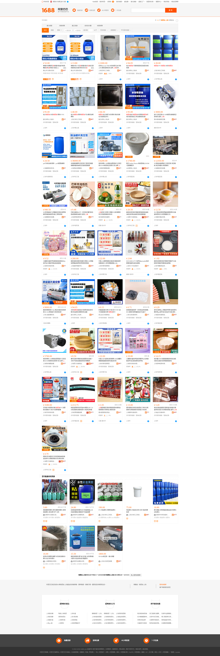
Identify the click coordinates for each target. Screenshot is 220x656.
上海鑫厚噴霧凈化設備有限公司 (77, 266)
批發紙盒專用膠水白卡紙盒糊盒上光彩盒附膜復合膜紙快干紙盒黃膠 (82, 511)
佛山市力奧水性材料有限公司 (49, 70)
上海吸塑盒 (73, 620)
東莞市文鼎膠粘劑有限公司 (79, 515)
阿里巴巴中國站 (65, 652)
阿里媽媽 (112, 652)
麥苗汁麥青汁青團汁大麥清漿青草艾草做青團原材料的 (110, 213)
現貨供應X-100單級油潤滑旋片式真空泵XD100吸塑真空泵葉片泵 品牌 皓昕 (110, 165)
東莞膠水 (57, 517)
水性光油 (78, 73)
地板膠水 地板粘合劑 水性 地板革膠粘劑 (137, 511)
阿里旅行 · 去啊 (103, 652)
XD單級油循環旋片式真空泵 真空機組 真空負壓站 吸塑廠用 (165, 164)
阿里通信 (137, 652)
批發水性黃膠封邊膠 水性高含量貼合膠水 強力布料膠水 (54, 557)
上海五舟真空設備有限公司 (107, 561)
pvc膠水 (109, 517)
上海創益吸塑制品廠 (122, 617)
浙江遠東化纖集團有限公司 (157, 613)
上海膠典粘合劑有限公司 (51, 561)
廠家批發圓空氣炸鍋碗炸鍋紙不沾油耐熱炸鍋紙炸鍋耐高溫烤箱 (165, 262)
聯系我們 (138, 649)
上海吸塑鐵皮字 (75, 623)
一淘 (96, 652)
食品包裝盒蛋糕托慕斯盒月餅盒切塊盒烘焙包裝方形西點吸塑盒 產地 (165, 409)
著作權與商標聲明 (98, 649)
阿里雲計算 (124, 652)
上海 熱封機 (74, 617)
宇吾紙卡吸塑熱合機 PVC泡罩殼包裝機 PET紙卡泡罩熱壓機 (54, 409)
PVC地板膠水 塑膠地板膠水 (107, 510)
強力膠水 (46, 564)
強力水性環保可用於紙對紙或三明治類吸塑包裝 (137, 115)
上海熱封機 (49, 613)
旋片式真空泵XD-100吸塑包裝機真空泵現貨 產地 (165, 115)
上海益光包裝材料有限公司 (160, 412)
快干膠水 (51, 517)
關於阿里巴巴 (130, 649)
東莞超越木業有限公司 (168, 620)
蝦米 (118, 652)
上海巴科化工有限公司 (105, 70)
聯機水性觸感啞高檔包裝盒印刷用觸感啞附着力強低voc (54, 67)
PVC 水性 (163, 66)
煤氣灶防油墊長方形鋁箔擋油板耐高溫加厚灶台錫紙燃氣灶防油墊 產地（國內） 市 (54, 458)
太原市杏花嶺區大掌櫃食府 (157, 617)
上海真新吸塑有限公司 (123, 620)
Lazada (177, 652)
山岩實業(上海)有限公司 (132, 168)
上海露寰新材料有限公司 (49, 168)
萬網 (143, 652)
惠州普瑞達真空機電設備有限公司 (160, 119)
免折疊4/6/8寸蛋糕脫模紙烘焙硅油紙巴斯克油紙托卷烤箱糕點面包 (165, 360)
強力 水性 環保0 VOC (53, 114)
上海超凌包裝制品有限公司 (160, 315)
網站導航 (145, 649)
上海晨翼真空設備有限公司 (49, 217)
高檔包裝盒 (46, 73)
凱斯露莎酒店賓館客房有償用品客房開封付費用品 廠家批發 (110, 409)
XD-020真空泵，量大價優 (106, 556)
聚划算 (91, 652)
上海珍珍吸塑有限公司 (99, 623)
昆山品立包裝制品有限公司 (105, 315)
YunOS (131, 652)
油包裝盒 (60, 73)
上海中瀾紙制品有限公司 (160, 266)
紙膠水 (168, 517)
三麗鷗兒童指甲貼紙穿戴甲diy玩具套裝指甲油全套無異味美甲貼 (137, 360)
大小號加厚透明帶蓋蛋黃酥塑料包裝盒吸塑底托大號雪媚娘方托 (165, 213)
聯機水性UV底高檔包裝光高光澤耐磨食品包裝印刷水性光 (82, 67)
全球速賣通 (74, 652)
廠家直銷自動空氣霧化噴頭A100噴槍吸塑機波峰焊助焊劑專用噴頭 (82, 262)
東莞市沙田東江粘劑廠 (51, 515)
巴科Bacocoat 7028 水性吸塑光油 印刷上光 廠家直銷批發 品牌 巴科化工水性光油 (110, 67)
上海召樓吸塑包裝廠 (110, 623)
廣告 (64, 68)
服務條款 (115, 649)
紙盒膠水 (79, 517)
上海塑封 (61, 623)
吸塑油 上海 (142, 584)
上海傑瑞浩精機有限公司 (77, 168)
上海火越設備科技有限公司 (49, 315)
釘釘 (160, 652)
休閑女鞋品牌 (141, 620)
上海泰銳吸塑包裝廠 (110, 617)
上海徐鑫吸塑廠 (97, 617)
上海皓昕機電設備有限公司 (105, 168)
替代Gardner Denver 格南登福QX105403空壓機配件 (137, 164)
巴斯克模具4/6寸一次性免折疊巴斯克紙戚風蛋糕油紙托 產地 (82, 213)
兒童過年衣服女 (142, 623)
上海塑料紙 (61, 620)
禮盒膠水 (162, 517)
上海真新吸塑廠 (121, 613)
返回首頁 (126, 575)
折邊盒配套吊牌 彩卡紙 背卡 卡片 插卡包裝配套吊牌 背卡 (110, 311)
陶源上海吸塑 (62, 613)
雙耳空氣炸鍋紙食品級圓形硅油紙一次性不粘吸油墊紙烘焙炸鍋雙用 (82, 360)
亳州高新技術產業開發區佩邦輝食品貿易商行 (105, 217)
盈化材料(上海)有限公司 (132, 70)
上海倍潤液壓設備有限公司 (77, 412)
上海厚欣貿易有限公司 (49, 266)
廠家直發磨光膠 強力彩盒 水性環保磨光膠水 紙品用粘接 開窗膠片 (82, 557)
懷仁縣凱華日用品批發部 (169, 617)
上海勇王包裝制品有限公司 (132, 217)
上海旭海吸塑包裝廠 (122, 623)
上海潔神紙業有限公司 (77, 217)
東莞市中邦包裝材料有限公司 (162, 515)
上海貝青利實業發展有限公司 (105, 266)
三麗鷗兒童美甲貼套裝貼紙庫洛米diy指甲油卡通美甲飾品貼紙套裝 (54, 262)
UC (147, 652)
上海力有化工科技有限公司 (160, 70)
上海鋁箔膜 (49, 617)
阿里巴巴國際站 (54, 652)
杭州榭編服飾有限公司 (144, 617)
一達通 (172, 652)
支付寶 (151, 652)
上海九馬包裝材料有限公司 (132, 315)
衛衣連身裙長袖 (142, 613)
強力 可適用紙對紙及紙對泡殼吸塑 (137, 67)
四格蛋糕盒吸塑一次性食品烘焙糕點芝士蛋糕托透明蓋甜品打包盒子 (137, 311)
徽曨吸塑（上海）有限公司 (100, 613)
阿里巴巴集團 (44, 652)
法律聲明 (108, 649)
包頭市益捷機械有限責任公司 (170, 613)
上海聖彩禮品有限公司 (160, 217)
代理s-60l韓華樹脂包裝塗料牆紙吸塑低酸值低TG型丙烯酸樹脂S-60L (110, 262)
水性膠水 (46, 517)
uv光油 (73, 73)
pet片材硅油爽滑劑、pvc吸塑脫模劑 (54, 163)
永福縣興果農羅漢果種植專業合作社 (172, 623)
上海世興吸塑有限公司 (111, 620)
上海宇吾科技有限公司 (49, 412)
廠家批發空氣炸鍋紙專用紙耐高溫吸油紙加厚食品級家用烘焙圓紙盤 (137, 213)
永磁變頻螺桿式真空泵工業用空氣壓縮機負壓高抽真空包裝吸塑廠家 (82, 164)
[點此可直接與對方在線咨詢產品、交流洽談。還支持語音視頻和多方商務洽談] (120, 79)
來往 (156, 652)
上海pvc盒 (49, 623)
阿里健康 (165, 652)
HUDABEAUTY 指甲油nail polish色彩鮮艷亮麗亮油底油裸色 (137, 262)
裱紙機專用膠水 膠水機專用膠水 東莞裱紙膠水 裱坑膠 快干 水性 (54, 511)
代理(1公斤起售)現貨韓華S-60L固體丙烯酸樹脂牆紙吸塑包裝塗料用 (110, 360)
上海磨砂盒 (49, 620)
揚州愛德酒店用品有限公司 (105, 412)
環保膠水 (85, 564)
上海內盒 (73, 613)
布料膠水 (57, 564)
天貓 (86, 652)
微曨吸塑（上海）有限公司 (112, 613)
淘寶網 (82, 652)
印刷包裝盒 (53, 73)
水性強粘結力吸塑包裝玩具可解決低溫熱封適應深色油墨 (82, 311)
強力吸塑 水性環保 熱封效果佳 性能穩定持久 (109, 115)
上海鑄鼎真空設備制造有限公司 (160, 168)
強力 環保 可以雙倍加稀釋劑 (82, 115)
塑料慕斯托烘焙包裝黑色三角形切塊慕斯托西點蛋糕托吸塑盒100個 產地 (137, 409)
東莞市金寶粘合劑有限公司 (79, 561)
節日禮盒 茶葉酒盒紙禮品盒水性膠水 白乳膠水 (165, 511)
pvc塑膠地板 (102, 517)
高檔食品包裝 (85, 73)
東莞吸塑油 (61, 617)
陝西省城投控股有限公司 (157, 623)
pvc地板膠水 (116, 517)
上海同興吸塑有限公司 (99, 620)
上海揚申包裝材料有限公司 (132, 412)
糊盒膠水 (85, 517)
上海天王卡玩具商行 (132, 266)
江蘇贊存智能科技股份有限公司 (159, 620)
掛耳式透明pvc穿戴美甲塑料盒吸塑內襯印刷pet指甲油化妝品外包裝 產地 (165, 311)
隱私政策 (122, 649)
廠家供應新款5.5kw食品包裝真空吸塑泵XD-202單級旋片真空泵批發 (54, 311)
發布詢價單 (163, 584)
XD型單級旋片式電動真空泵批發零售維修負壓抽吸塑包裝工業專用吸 (54, 213)
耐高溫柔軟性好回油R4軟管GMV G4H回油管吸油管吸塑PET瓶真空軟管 (82, 409)
